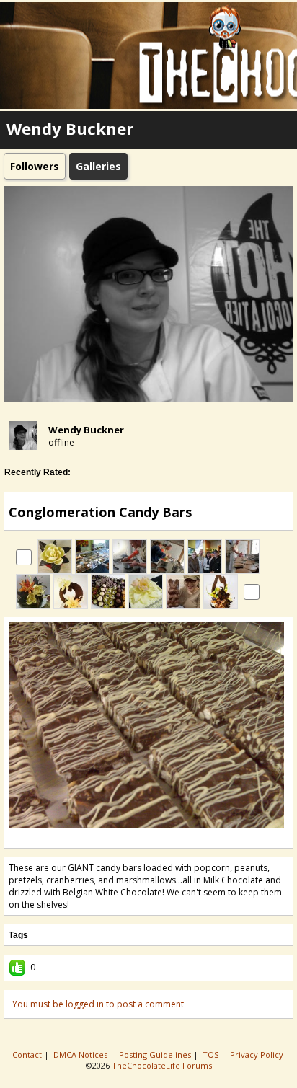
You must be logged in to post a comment (98, 1004)
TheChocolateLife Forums (162, 1065)
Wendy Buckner (86, 429)
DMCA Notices (81, 1054)
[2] (131, 838)
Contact (28, 1054)
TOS (212, 1054)
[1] (125, 838)
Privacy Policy (257, 1054)
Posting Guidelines (156, 1054)
